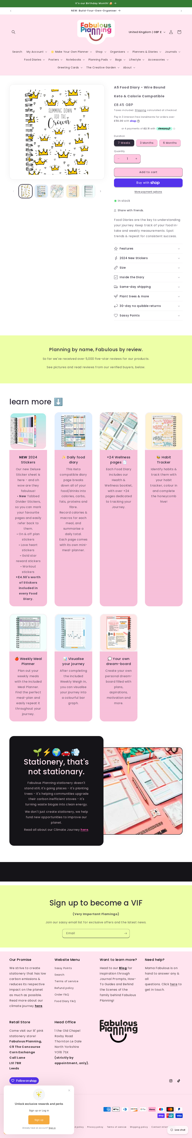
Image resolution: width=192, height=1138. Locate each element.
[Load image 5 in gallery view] (88, 191)
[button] (13, 32)
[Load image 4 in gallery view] (73, 191)
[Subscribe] (125, 933)
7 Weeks (124, 143)
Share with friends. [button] (131, 210)
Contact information (163, 1126)
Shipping (140, 110)
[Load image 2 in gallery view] (41, 191)
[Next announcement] (181, 10)
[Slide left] (13, 191)
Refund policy (64, 988)
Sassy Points (63, 968)
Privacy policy (95, 1126)
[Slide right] (100, 191)
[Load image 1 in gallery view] (25, 191)
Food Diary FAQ (65, 1001)
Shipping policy (139, 1126)
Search (59, 975)
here (173, 984)
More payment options (148, 191)
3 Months (147, 143)
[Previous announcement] (11, 10)
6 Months (170, 143)
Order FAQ (62, 994)
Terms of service (67, 981)
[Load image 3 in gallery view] (57, 191)
